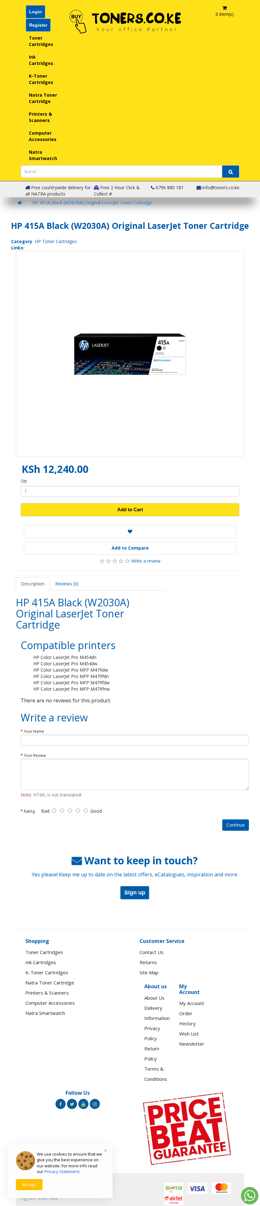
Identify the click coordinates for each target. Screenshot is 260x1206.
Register (38, 25)
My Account (191, 1003)
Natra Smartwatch (43, 155)
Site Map (149, 972)
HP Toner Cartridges (56, 241)
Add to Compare (130, 548)
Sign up (134, 892)
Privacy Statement (61, 1171)
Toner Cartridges (41, 41)
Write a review (145, 561)
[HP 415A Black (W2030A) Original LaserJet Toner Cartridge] (130, 354)
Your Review (35, 755)
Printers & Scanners (40, 117)
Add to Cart (130, 509)
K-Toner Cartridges (41, 79)
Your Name (34, 731)
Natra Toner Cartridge (43, 98)
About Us (154, 998)
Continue (235, 825)
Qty (24, 481)
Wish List (189, 1033)
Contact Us (152, 952)
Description (32, 584)
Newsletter (191, 1044)
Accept (29, 1185)
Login (35, 11)
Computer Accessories (42, 136)
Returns (148, 962)
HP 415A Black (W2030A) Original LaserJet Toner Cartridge (92, 203)
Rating (29, 811)
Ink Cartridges (41, 60)
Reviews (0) (67, 584)
